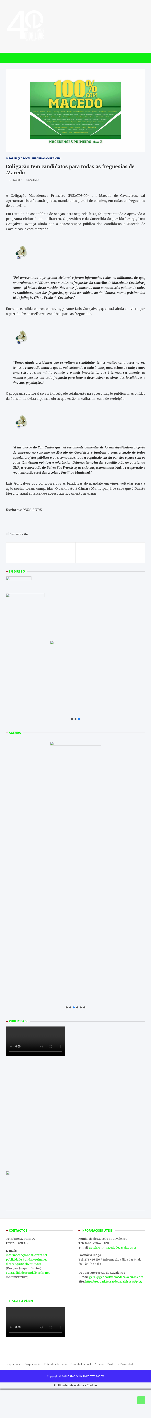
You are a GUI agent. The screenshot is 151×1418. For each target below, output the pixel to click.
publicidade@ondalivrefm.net (26, 1259)
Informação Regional (47, 158)
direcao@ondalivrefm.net (23, 1264)
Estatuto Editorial (81, 1364)
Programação (33, 1364)
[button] (72, 719)
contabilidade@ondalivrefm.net (28, 1272)
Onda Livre (32, 180)
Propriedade (13, 1364)
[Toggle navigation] (11, 58)
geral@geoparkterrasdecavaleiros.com (116, 1277)
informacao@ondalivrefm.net (26, 1255)
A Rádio (99, 1364)
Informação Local (18, 158)
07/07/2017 (15, 180)
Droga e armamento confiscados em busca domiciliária (110, 553)
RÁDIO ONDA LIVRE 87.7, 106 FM (86, 1376)
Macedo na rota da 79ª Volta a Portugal (42, 550)
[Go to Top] (141, 1400)
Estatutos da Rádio (55, 1364)
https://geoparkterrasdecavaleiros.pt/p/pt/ (113, 1281)
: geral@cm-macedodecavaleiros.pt (112, 1247)
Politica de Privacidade (121, 1364)
